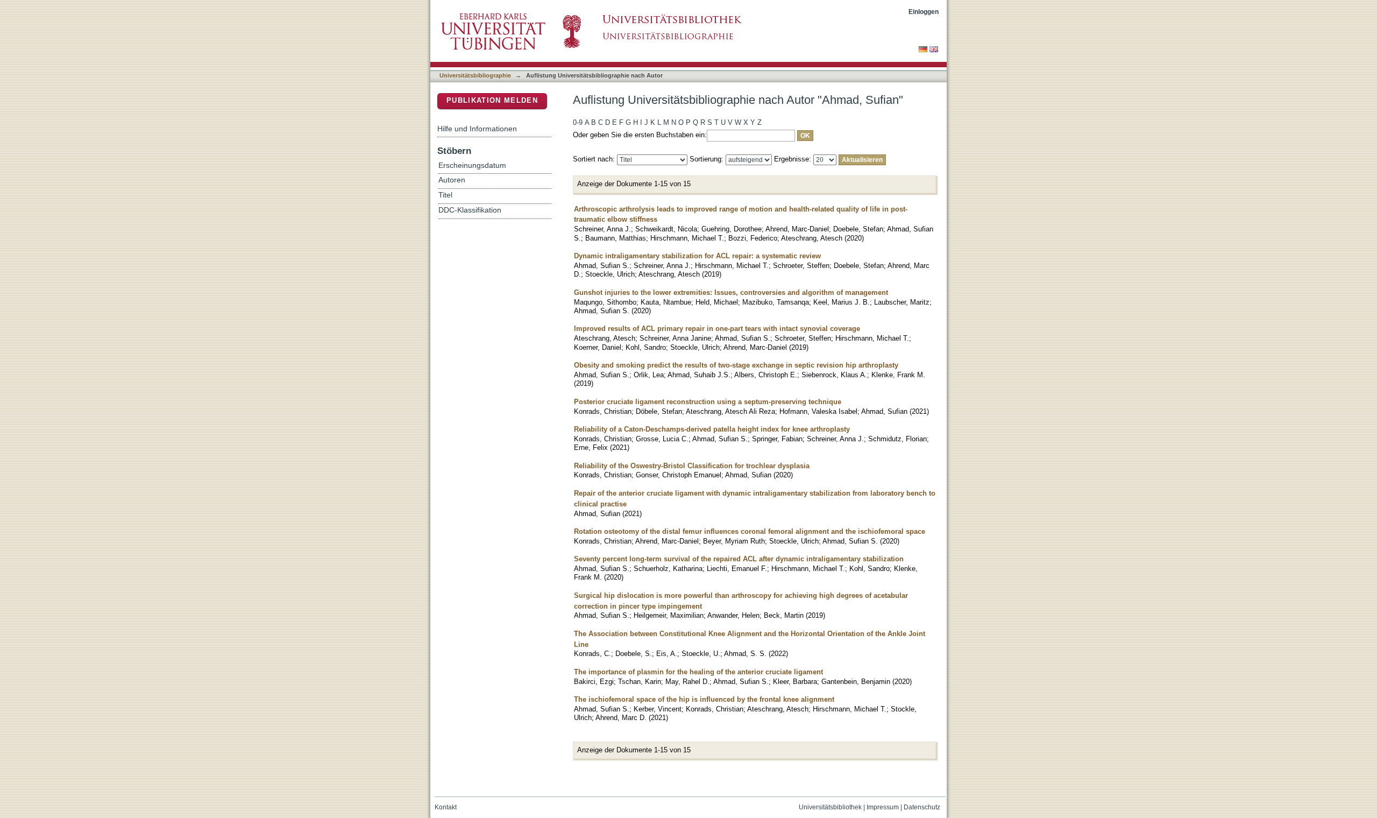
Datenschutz (922, 807)
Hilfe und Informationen (477, 128)
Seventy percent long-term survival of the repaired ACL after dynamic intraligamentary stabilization (739, 559)
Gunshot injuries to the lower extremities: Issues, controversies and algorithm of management (731, 292)
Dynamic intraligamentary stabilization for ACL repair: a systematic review (697, 256)
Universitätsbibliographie (475, 75)
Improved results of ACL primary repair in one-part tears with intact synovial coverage (717, 329)
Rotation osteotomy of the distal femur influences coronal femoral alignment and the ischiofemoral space (749, 531)
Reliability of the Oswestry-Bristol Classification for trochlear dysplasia (692, 466)
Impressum (883, 807)
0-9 (578, 122)
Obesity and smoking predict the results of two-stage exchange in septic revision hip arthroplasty (736, 365)
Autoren (451, 180)
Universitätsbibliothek (830, 807)
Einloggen (923, 11)
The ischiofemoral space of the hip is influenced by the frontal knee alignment (704, 699)
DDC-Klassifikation (469, 210)
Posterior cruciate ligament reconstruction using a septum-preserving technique (707, 402)
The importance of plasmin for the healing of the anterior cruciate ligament (698, 672)
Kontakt (446, 807)
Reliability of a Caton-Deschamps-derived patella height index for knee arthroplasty (712, 429)
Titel (445, 195)
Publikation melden (492, 100)
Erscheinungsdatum (472, 165)
